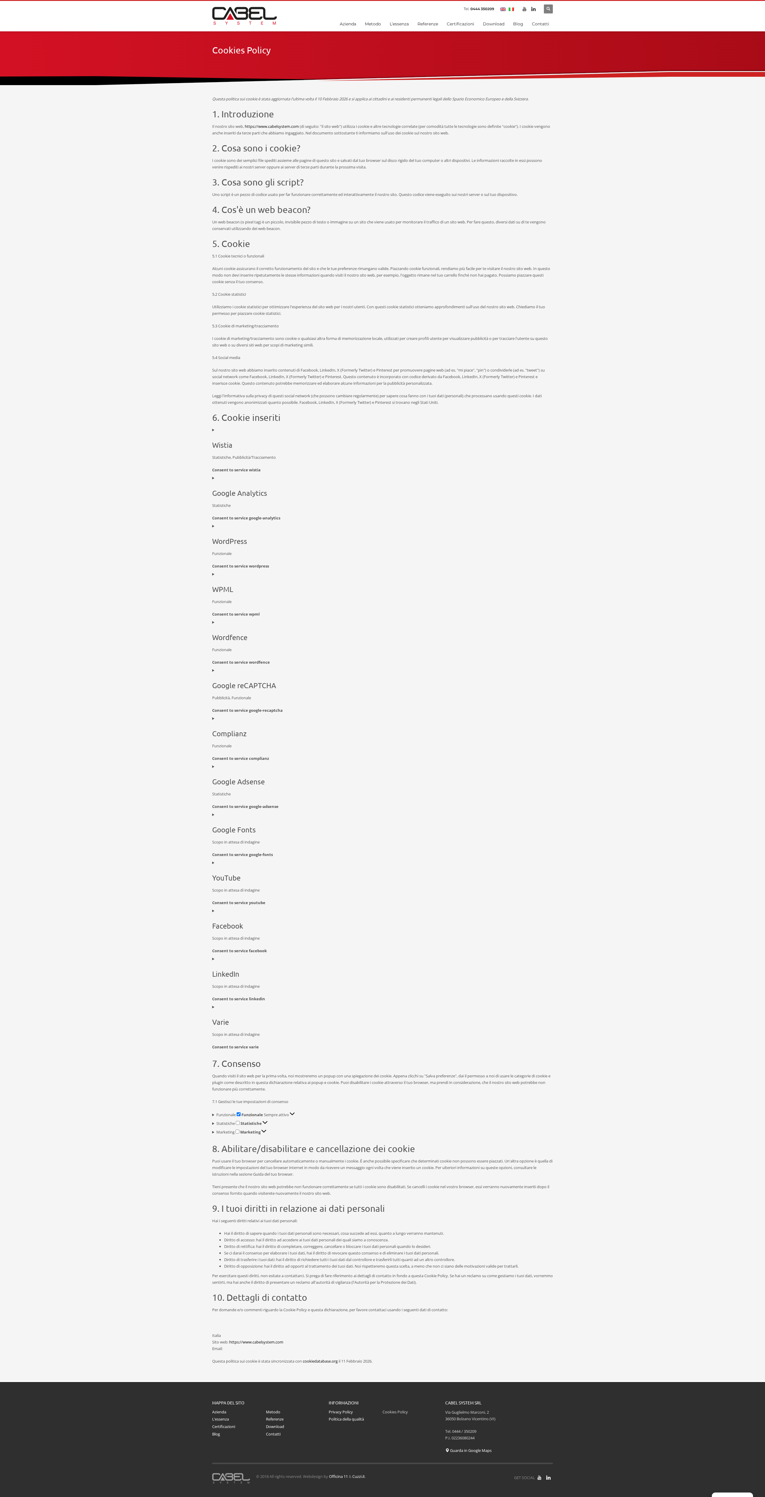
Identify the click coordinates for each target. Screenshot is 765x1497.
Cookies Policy (395, 1412)
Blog (216, 1434)
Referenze (275, 1419)
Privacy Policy (341, 1412)
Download (275, 1426)
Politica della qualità (346, 1419)
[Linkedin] (533, 8)
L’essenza (220, 1419)
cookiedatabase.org (320, 1361)
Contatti (273, 1434)
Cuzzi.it (358, 1476)
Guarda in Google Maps (470, 1450)
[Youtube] (524, 8)
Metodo (273, 1412)
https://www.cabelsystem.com (272, 126)
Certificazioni (223, 1426)
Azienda (219, 1412)
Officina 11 (338, 1476)
